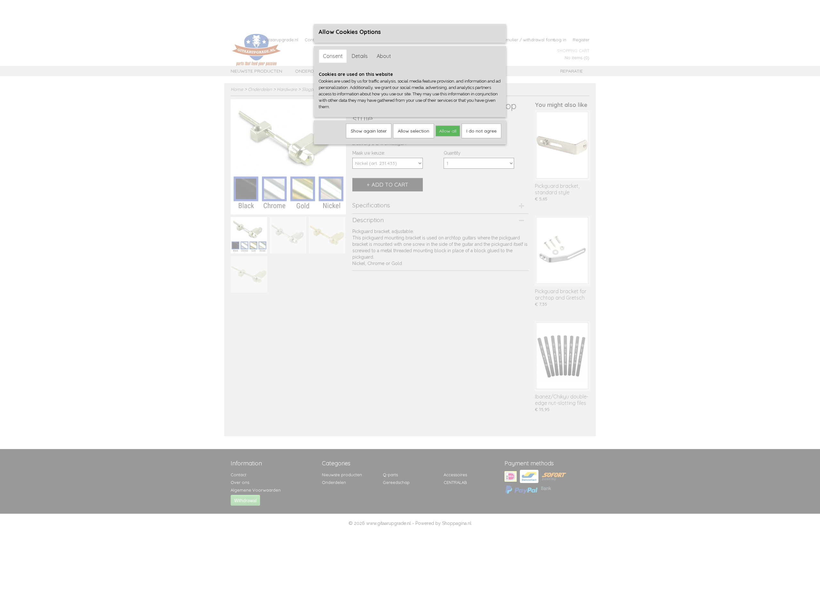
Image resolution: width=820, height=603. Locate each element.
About (384, 56)
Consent (333, 56)
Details (360, 56)
